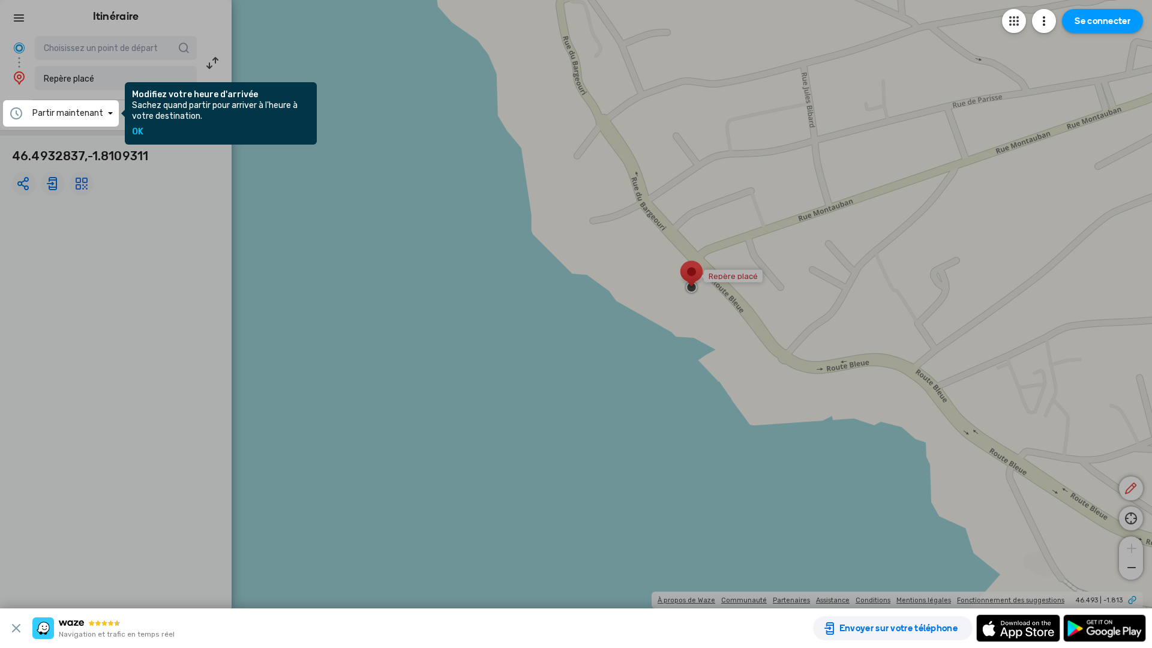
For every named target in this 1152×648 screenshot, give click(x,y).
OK (137, 132)
